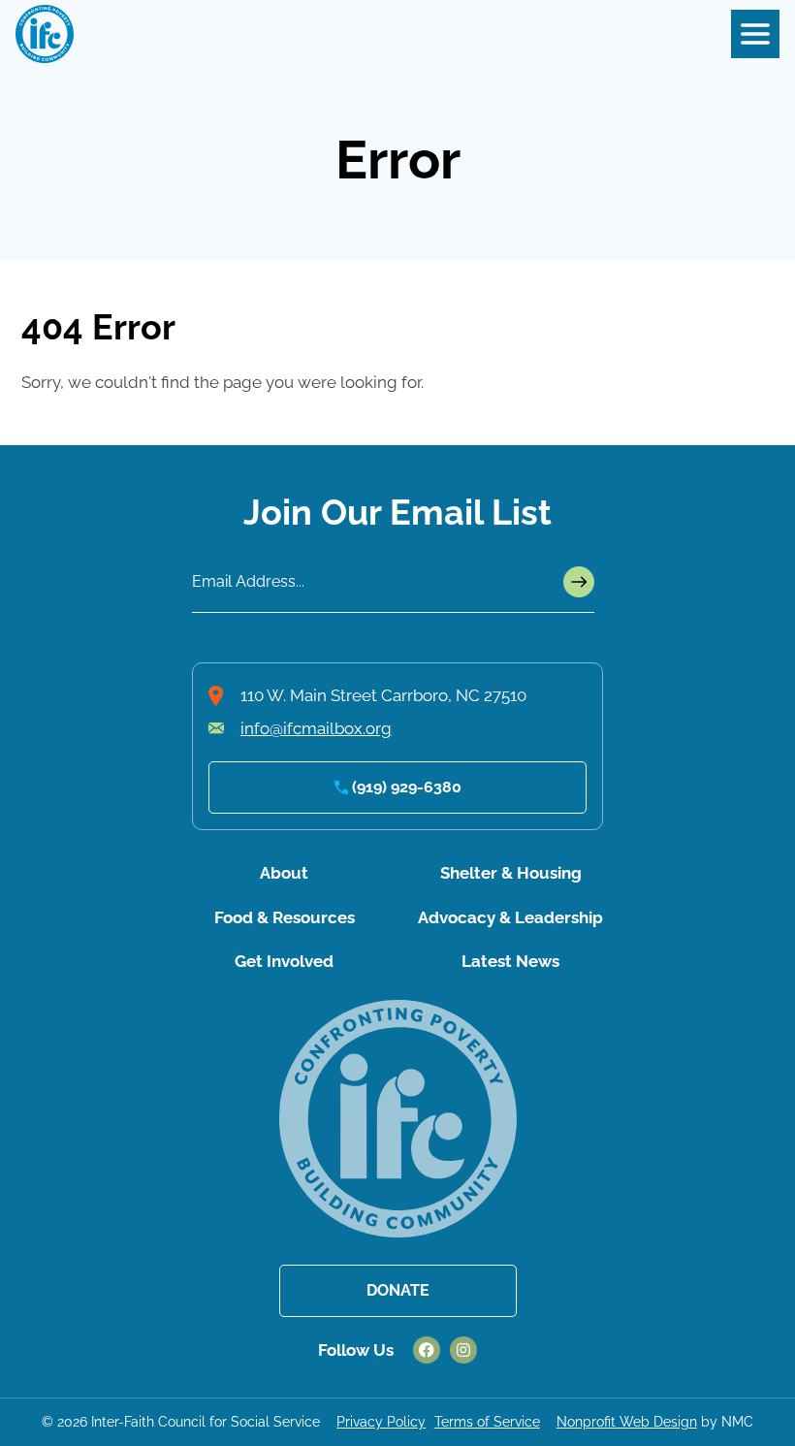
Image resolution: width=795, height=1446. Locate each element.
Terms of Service (487, 1422)
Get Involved (284, 961)
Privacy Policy (381, 1422)
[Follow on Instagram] (463, 1350)
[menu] (755, 34)
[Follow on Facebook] (426, 1350)
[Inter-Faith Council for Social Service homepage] (45, 34)
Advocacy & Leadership (510, 917)
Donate (397, 1290)
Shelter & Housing (511, 873)
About (284, 873)
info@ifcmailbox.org (316, 728)
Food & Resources (284, 917)
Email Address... (248, 581)
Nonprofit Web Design (626, 1422)
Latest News (510, 961)
